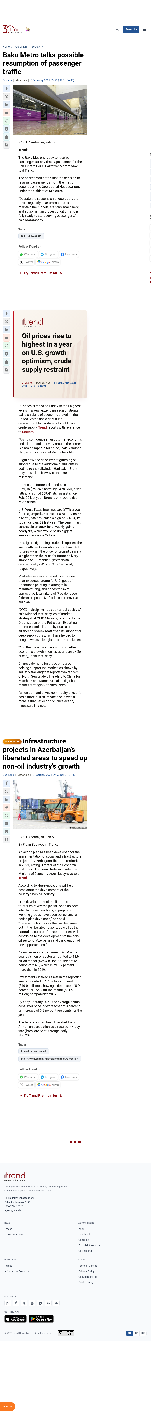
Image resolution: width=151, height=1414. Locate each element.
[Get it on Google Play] (41, 1319)
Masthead (84, 1234)
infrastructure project (33, 1051)
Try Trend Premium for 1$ (42, 273)
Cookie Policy (86, 1282)
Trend (42, 427)
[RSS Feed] (56, 1303)
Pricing (8, 1265)
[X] (24, 1303)
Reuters (28, 432)
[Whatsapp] (7, 1303)
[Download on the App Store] (15, 1319)
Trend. (23, 878)
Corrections (85, 1250)
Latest (8, 1229)
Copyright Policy (87, 1276)
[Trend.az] (16, 29)
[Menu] (144, 29)
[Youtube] (32, 1303)
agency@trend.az (13, 1210)
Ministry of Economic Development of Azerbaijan (49, 1058)
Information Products (16, 1271)
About (81, 1229)
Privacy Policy (86, 1271)
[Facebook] (16, 1303)
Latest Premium (13, 1234)
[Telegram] (40, 1303)
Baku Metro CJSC (31, 236)
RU (143, 1333)
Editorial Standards (89, 1245)
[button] (6, 88)
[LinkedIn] (48, 1303)
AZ (136, 1333)
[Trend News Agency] (14, 1176)
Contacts (83, 1239)
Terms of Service (87, 1265)
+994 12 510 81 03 (13, 1206)
